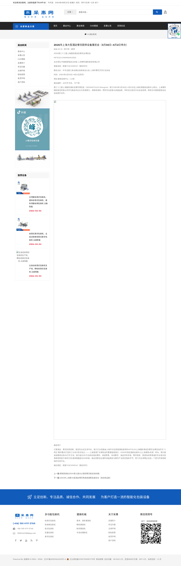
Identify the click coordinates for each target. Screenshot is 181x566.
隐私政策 (21, 74)
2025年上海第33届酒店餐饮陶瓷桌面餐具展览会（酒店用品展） (86, 478)
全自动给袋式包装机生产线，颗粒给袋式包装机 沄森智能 (38, 268)
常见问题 (21, 67)
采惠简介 (21, 63)
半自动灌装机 (82, 533)
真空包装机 (49, 537)
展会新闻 (80, 26)
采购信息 (121, 26)
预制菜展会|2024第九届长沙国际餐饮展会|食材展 (80, 474)
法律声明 (21, 71)
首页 (55, 26)
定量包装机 (49, 533)
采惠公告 (107, 26)
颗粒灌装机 (81, 525)
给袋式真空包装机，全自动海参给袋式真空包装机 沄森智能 (38, 237)
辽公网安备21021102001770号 (82, 559)
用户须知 (21, 82)
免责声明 (21, 78)
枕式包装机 (49, 529)
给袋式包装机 (50, 521)
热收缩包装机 (50, 525)
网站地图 (99, 559)
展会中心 (67, 26)
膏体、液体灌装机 (84, 521)
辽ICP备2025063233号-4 (55, 559)
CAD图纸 (94, 26)
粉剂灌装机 (81, 529)
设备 (69, 12)
